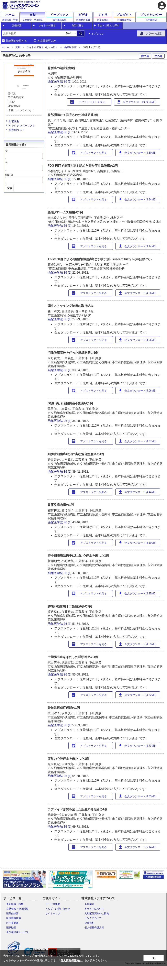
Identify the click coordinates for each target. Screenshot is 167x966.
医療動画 (11, 927)
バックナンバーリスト (22, 125)
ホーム (5, 47)
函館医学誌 (70, 47)
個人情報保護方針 (94, 927)
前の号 (145, 56)
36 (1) (68, 81)
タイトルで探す (47, 25)
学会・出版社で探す (108, 25)
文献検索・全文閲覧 (17, 908)
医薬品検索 (12, 913)
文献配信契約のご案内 (97, 913)
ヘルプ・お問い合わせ (57, 908)
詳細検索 (17, 25)
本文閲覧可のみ (46, 40)
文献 (17, 47)
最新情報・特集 (14, 904)
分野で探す (78, 25)
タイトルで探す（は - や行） (42, 47)
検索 (9, 188)
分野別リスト (17, 129)
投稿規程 (14, 121)
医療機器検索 (13, 918)
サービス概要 (52, 904)
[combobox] (32, 33)
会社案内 (89, 904)
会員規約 (89, 922)
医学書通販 (12, 922)
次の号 (158, 56)
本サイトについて (94, 908)
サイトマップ (52, 913)
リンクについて (93, 918)
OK (154, 958)
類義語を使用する (16, 40)
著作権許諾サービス (17, 932)
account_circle (162, 5)
